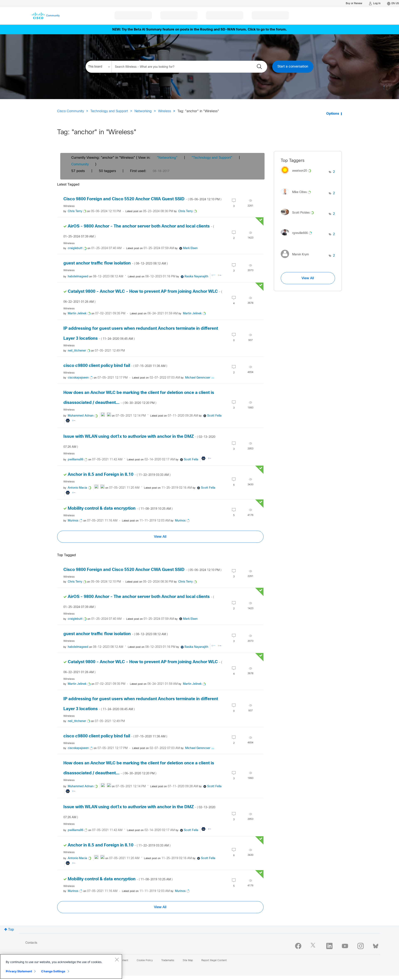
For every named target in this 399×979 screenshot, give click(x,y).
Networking (143, 111)
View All (160, 536)
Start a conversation (292, 66)
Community (80, 164)
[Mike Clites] (297, 195)
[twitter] (314, 946)
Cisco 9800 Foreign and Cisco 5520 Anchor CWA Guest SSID (142, 199)
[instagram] (360, 946)
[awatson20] (297, 175)
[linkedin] (329, 946)
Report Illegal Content (214, 960)
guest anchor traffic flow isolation (115, 263)
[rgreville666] (298, 236)
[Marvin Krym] (296, 259)
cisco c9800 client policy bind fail (115, 366)
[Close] (117, 959)
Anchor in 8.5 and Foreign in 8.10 (119, 475)
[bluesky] (375, 945)
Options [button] (332, 113)
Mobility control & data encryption (120, 508)
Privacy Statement (19, 971)
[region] (61, 966)
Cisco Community (70, 111)
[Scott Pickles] (299, 216)
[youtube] (345, 946)
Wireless (164, 111)
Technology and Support (109, 111)
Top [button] (11, 929)
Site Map (188, 960)
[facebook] (298, 946)
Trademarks (167, 960)
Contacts (31, 943)
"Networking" (167, 157)
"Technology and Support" (212, 157)
